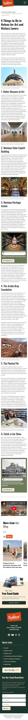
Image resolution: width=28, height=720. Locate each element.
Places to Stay (8, 650)
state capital (22, 46)
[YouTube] (12, 635)
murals (15, 166)
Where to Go (8, 653)
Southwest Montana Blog (8, 12)
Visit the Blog (9, 670)
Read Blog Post (7, 260)
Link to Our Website (10, 661)
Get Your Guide (13, 602)
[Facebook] (9, 635)
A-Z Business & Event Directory (13, 656)
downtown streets (20, 41)
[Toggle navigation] (25, 2)
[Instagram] (19, 635)
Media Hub (7, 664)
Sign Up (5, 708)
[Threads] (16, 635)
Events (6, 648)
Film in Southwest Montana (12, 659)
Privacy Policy (17, 717)
